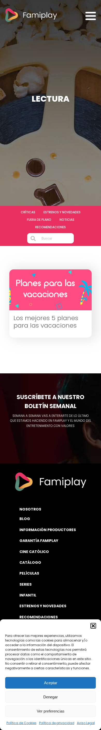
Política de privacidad (56, 723)
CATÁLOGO (30, 562)
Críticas (28, 212)
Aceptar (50, 683)
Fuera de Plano (39, 219)
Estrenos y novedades (62, 212)
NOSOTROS (30, 509)
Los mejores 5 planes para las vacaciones (45, 321)
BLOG (24, 518)
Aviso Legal (86, 723)
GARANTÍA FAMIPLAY (38, 540)
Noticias (67, 219)
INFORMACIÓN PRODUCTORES (47, 529)
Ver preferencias (50, 711)
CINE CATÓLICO (34, 551)
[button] (93, 625)
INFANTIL (27, 595)
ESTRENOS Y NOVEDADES (42, 606)
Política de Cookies (21, 723)
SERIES (25, 584)
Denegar (50, 697)
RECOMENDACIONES (38, 617)
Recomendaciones (50, 227)
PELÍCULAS (29, 573)
